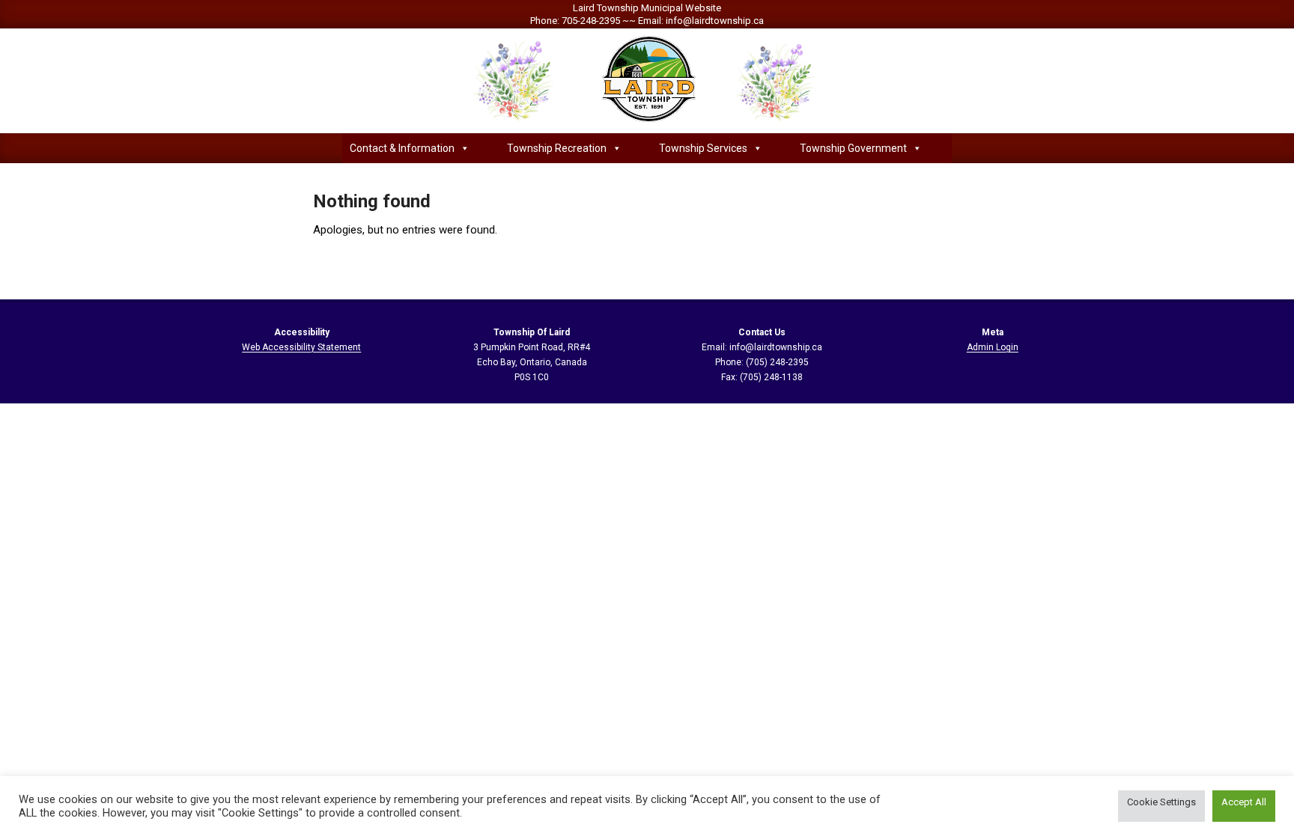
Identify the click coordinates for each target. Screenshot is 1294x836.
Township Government (853, 148)
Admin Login (992, 347)
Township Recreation (557, 148)
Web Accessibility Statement (301, 347)
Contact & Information (402, 148)
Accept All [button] (1243, 802)
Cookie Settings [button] (1161, 802)
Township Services (703, 148)
